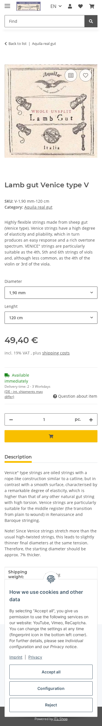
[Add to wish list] (85, 75)
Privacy (35, 657)
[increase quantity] (91, 419)
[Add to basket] (9, 61)
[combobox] (51, 293)
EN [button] (53, 6)
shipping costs (56, 353)
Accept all (51, 671)
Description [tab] (18, 457)
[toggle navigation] (7, 3)
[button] (70, 6)
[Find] (90, 21)
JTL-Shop (60, 718)
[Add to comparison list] (71, 75)
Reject (51, 704)
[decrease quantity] (11, 419)
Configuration (51, 688)
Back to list (17, 43)
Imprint (15, 657)
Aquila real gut (38, 207)
